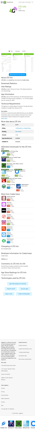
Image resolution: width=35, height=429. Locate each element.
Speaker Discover (11, 196)
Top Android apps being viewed (8, 365)
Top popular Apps (23, 355)
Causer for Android (5, 374)
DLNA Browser (10, 239)
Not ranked (18, 131)
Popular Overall (11, 288)
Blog (2, 405)
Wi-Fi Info (9, 202)
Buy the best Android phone (25, 359)
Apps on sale (8, 294)
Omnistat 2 (22, 170)
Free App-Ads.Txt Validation (7, 409)
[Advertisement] (17, 32)
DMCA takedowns (5, 398)
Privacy (3, 391)
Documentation (4, 395)
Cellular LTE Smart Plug (12, 151)
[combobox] (24, 2)
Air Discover (10, 227)
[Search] (32, 2)
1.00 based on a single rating (22, 128)
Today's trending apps (24, 294)
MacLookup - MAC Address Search (15, 163)
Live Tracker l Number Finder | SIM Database (8, 370)
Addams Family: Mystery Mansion (7, 378)
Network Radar (10, 170)
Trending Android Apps (24, 352)
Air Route (9, 214)
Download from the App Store (18, 74)
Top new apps (24, 288)
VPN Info (9, 233)
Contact (3, 388)
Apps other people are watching (17, 283)
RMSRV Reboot (25, 184)
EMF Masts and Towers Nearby (14, 178)
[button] (17, 259)
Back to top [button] (31, 415)
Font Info (9, 221)
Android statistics (23, 345)
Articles (3, 402)
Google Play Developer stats (25, 348)
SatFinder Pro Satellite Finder (14, 157)
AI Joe (8, 208)
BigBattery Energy (11, 184)
